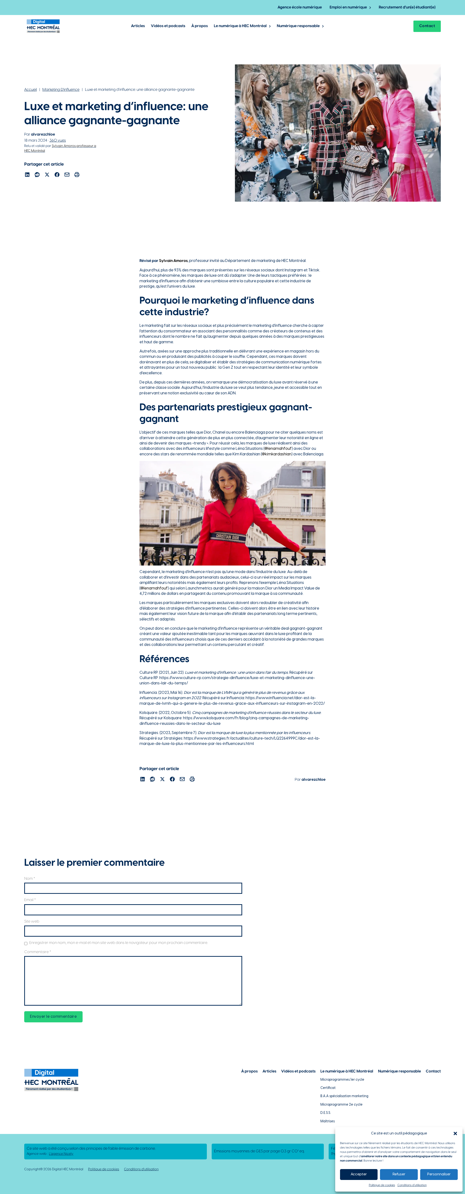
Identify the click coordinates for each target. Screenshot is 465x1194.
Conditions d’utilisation (412, 1185)
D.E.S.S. (325, 1113)
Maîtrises (327, 1121)
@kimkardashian (276, 454)
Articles (138, 26)
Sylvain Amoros (173, 261)
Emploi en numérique (348, 7)
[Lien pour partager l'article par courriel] (67, 175)
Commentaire (37, 952)
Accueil (30, 90)
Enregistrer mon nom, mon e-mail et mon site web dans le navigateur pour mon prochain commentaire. (118, 943)
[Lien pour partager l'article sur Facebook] (57, 175)
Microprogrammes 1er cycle (342, 1080)
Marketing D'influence (60, 90)
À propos (199, 26)
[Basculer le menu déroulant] (370, 7)
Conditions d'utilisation (141, 1169)
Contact (427, 26)
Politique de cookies (382, 1185)
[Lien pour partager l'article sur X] (47, 175)
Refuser (399, 1174)
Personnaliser (439, 1174)
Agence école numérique (300, 7)
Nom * (29, 879)
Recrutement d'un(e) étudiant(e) (407, 7)
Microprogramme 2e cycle (341, 1105)
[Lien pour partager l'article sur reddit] (37, 175)
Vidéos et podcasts (168, 26)
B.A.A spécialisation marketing (344, 1096)
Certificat (328, 1088)
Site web (31, 921)
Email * (30, 900)
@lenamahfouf (278, 449)
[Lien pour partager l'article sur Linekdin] (27, 175)
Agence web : (50, 1154)
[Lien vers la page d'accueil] (43, 26)
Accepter (359, 1174)
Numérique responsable (298, 26)
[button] (455, 1133)
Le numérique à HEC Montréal (240, 26)
